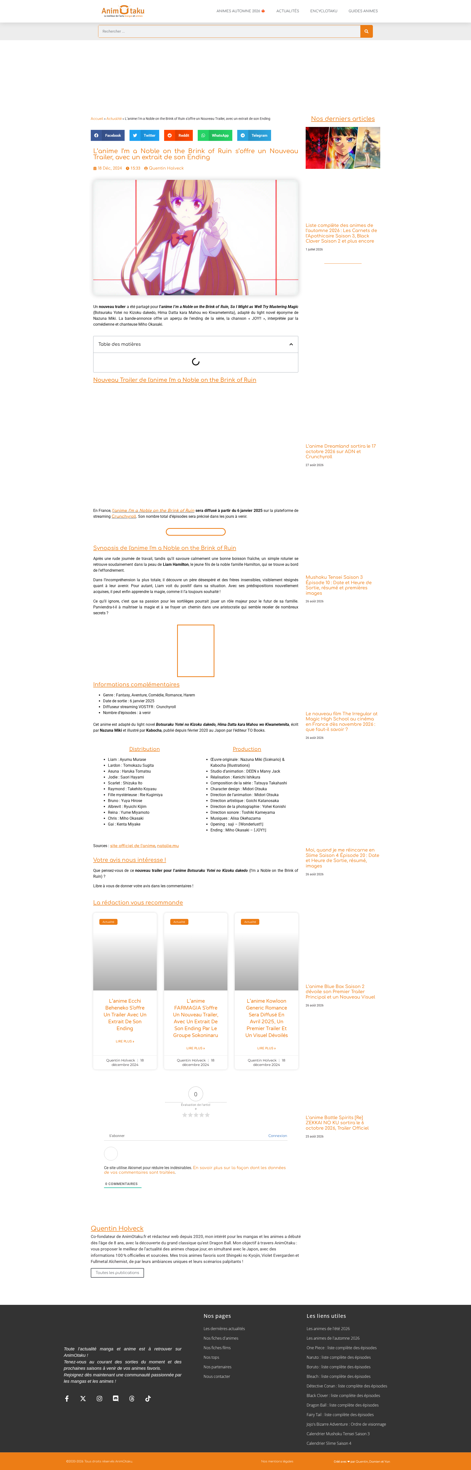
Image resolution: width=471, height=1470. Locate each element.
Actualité (114, 119)
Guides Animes (363, 11)
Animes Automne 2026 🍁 (241, 11)
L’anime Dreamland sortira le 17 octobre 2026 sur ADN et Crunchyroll (341, 451)
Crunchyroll (124, 516)
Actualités (287, 11)
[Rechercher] (366, 31)
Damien (374, 1461)
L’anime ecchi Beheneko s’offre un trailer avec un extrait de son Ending (125, 1015)
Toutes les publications (117, 1273)
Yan (387, 1461)
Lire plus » (125, 1041)
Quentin (362, 1461)
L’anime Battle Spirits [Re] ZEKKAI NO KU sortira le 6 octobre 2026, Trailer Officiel (337, 1123)
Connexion (277, 1136)
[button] (108, 135)
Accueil (97, 119)
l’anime (153, 510)
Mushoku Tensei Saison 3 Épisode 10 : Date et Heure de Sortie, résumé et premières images (339, 585)
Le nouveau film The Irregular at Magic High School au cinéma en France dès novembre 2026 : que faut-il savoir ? (342, 721)
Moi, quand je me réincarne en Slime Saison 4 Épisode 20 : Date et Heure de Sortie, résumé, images (342, 858)
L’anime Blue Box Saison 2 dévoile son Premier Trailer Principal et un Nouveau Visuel (340, 992)
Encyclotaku (323, 11)
